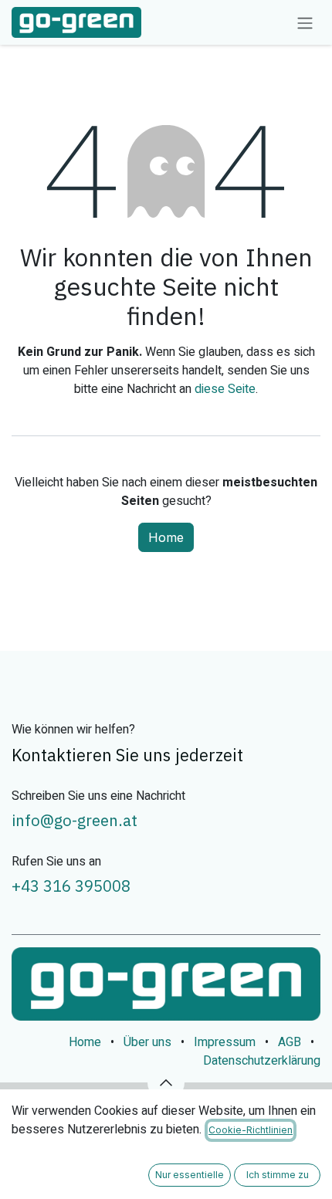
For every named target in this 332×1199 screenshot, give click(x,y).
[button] (166, 1082)
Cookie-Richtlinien (250, 1130)
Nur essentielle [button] (189, 1174)
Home (166, 537)
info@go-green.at (74, 820)
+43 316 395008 (71, 886)
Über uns (147, 1042)
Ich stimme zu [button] (277, 1174)
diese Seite (225, 389)
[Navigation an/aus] (305, 22)
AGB (289, 1042)
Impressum (225, 1042)
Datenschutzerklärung (261, 1061)
